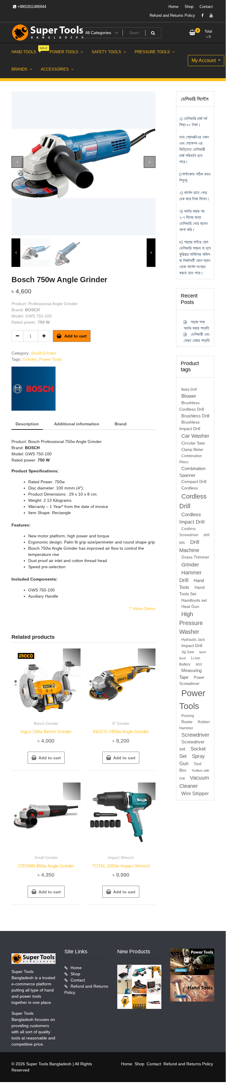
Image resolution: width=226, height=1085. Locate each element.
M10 (199, 664)
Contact (206, 6)
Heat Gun (190, 606)
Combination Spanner (192, 472)
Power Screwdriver (191, 680)
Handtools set (194, 600)
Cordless (189, 488)
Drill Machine (189, 546)
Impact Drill (191, 645)
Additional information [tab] (76, 424)
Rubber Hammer (194, 725)
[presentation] (17, 162)
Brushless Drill (195, 415)
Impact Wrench (121, 857)
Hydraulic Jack (193, 640)
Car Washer (195, 436)
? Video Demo (142, 608)
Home (173, 6)
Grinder (30, 359)
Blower (188, 396)
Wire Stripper (195, 793)
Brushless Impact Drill (189, 425)
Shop (189, 6)
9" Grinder (120, 723)
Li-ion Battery (189, 661)
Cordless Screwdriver (188, 532)
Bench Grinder (46, 723)
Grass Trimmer (195, 557)
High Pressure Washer (191, 623)
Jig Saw (187, 652)
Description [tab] (27, 424)
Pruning (187, 716)
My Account (204, 60)
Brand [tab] (121, 424)
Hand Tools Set (192, 590)
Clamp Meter (192, 449)
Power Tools (50, 359)
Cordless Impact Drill (192, 518)
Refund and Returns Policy (172, 15)
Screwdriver (195, 735)
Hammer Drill (190, 576)
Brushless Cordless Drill (191, 406)
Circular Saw (193, 443)
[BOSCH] (33, 389)
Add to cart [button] (49, 757)
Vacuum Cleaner (194, 782)
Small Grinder (43, 353)
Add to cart (75, 336)
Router (186, 722)
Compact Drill (193, 481)
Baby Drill (189, 389)
